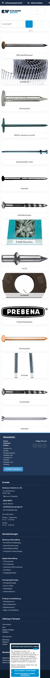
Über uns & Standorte (10, 496)
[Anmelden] (41, 10)
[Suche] (29, 24)
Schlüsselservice (9, 591)
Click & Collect (8, 586)
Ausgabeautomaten (9, 573)
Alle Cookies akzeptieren (25, 670)
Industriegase (7, 588)
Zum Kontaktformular (10, 510)
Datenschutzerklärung (18, 667)
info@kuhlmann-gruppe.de (12, 507)
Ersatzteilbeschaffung (10, 548)
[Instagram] (44, 445)
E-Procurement (8, 561)
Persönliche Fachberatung (12, 543)
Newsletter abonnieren (13, 469)
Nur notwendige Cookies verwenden (25, 674)
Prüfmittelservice (9, 601)
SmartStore (7, 570)
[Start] (15, 11)
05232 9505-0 (7, 501)
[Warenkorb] (33, 10)
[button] (37, 24)
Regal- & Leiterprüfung (10, 610)
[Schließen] (35, 649)
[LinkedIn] (35, 445)
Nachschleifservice (9, 604)
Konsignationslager (9, 583)
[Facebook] (39, 445)
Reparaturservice (9, 607)
